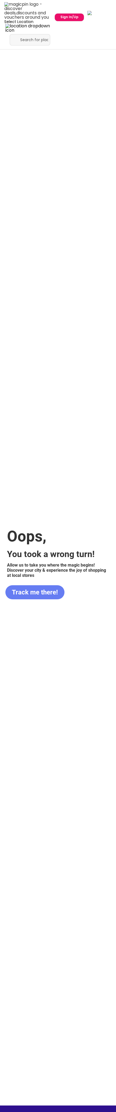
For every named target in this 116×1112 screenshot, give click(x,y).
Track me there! (35, 592)
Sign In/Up (69, 17)
